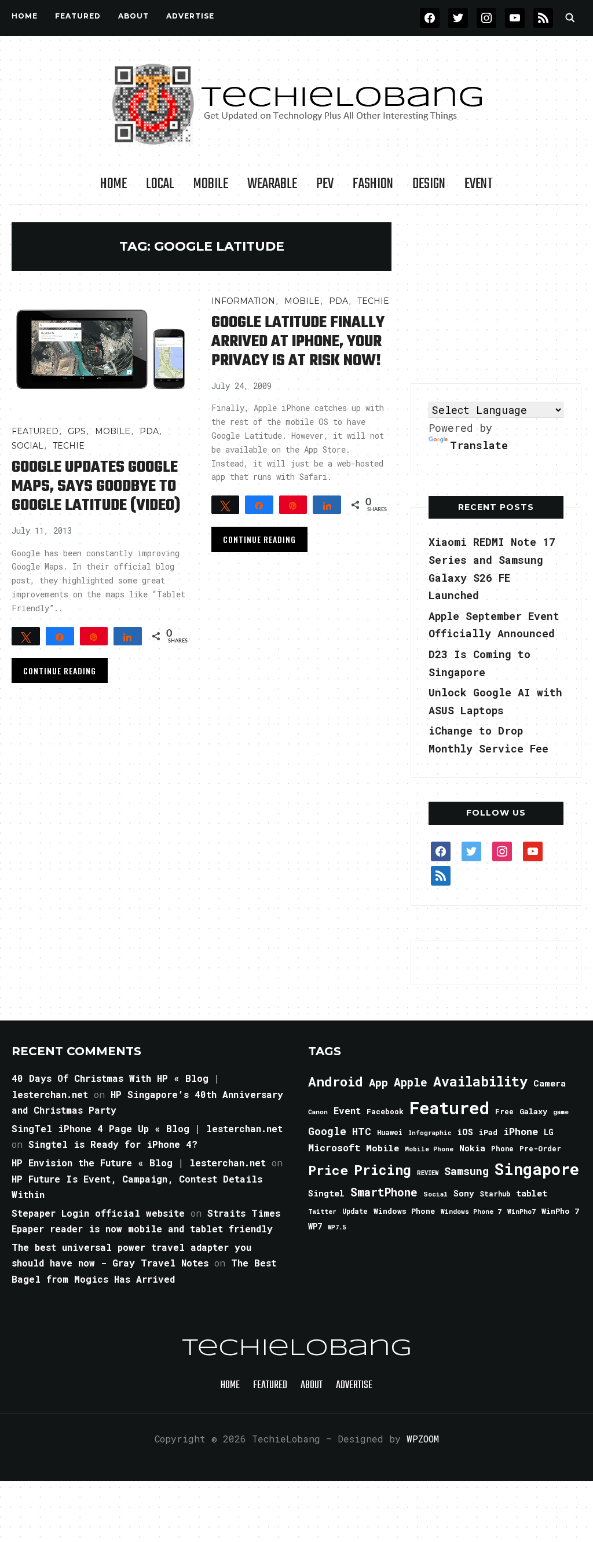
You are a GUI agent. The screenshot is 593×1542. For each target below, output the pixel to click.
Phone (502, 1148)
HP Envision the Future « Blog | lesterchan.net (139, 1162)
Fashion (373, 184)
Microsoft (334, 1147)
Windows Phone (404, 1211)
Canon (318, 1112)
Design (428, 184)
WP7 (315, 1226)
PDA (149, 431)
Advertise (190, 16)
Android (335, 1081)
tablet (531, 1193)
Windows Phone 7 (471, 1211)
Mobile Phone (429, 1148)
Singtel (326, 1193)
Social (27, 445)
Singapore (537, 1169)
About (133, 16)
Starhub (494, 1193)
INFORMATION (243, 301)
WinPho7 (521, 1211)
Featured (449, 1107)
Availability (480, 1081)
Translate (479, 445)
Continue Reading (59, 670)
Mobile (210, 184)
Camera (549, 1083)
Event (478, 184)
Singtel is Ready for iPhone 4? (112, 1144)
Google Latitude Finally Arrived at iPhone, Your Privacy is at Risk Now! (298, 341)
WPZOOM (423, 1439)
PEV (325, 184)
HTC (361, 1131)
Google (327, 1131)
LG (549, 1131)
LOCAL (160, 184)
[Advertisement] (497, 294)
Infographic (429, 1133)
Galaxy (533, 1111)
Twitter (322, 1211)
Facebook (385, 1111)
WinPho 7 (560, 1211)
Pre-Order (540, 1148)
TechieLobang (297, 1349)
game (561, 1111)
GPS (77, 431)
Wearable (272, 184)
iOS (465, 1131)
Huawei (389, 1132)
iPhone (520, 1131)
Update (355, 1211)
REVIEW (427, 1173)
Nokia (472, 1148)
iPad (488, 1132)
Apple (410, 1082)
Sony (463, 1193)
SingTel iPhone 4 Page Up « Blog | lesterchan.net (147, 1128)
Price (328, 1169)
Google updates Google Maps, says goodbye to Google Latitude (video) (96, 486)
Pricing (382, 1169)
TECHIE (69, 445)
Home (25, 16)
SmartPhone (384, 1191)
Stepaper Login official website (98, 1213)
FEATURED (78, 16)
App (378, 1082)
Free (504, 1111)
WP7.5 (337, 1227)
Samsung (466, 1171)
